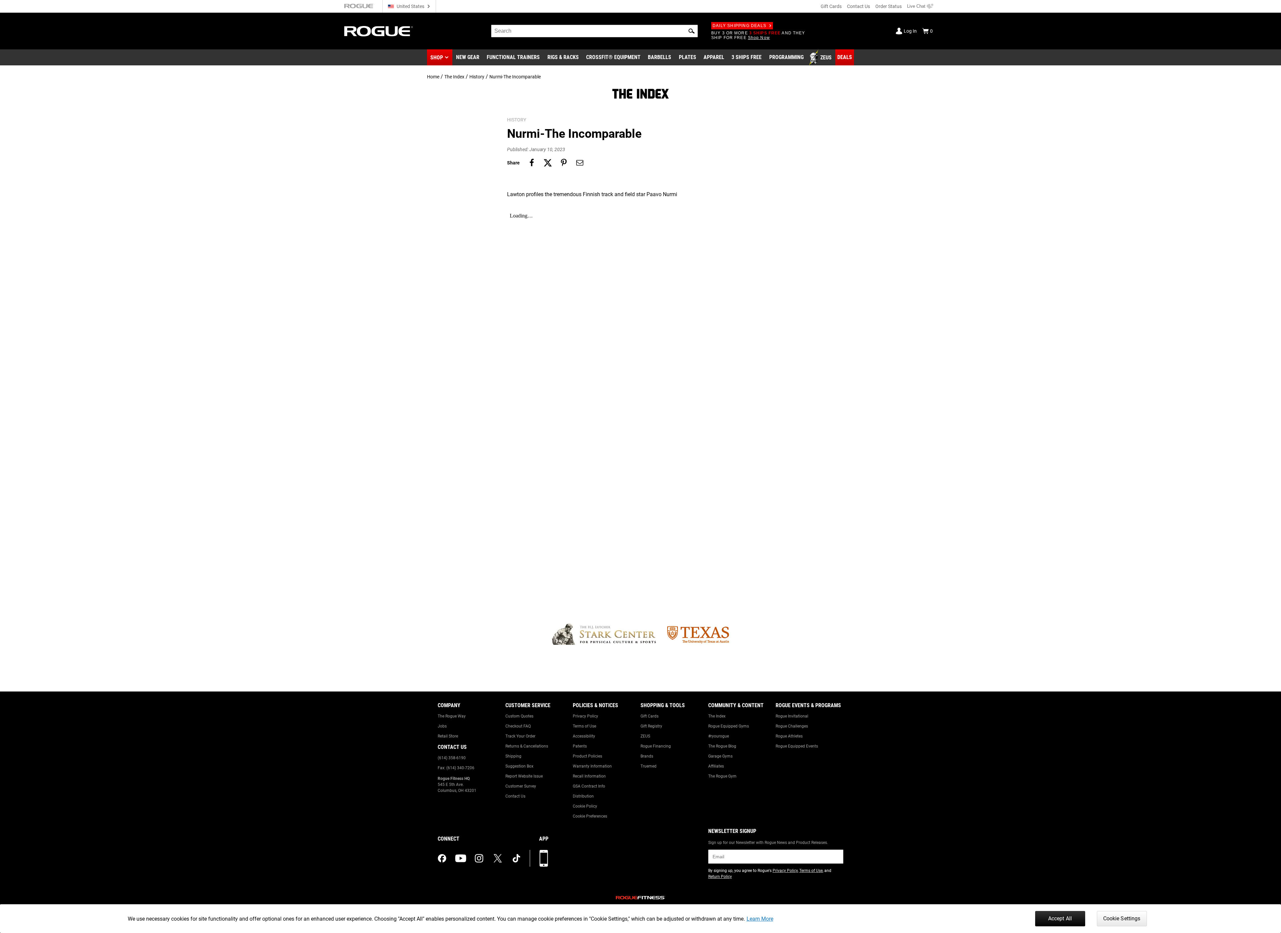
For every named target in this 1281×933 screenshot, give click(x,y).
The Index (454, 76)
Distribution (583, 796)
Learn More (760, 919)
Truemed (648, 766)
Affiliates (716, 766)
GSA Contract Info (589, 786)
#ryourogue (718, 736)
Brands (646, 756)
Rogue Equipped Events (797, 746)
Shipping (513, 756)
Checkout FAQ (518, 726)
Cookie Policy (585, 806)
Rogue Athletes (789, 736)
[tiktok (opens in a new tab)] (516, 858)
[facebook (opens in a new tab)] (442, 858)
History (476, 76)
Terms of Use (584, 726)
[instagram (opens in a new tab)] (479, 858)
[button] (691, 31)
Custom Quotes (519, 716)
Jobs (442, 726)
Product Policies (587, 756)
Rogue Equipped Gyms (728, 726)
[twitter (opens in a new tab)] (497, 858)
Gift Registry (651, 726)
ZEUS (645, 736)
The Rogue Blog (722, 746)
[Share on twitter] (548, 163)
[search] (594, 31)
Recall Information (589, 776)
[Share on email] (580, 163)
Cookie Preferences (590, 816)
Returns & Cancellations (526, 746)
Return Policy (720, 876)
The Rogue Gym (722, 776)
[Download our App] (543, 858)
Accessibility (584, 736)
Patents (580, 746)
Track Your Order (520, 736)
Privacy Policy (585, 716)
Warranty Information (592, 766)
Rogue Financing (655, 746)
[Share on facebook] (532, 163)
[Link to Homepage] (378, 31)
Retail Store (448, 736)
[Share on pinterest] (564, 163)
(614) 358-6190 (452, 758)
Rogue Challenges (792, 726)
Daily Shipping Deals (739, 25)
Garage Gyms (720, 756)
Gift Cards (831, 6)
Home (433, 76)
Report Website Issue (524, 776)
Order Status (888, 6)
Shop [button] (436, 57)
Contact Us (858, 6)
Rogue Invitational (792, 716)
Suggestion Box (519, 766)
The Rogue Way (452, 716)
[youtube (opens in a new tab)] (460, 858)
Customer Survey (520, 786)
